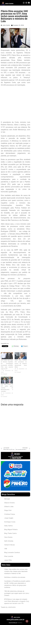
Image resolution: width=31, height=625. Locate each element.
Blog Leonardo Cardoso (12, 552)
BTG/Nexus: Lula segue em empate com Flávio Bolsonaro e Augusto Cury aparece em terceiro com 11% (16, 601)
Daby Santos (8, 526)
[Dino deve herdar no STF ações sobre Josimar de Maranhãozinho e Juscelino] (7, 379)
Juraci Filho (8, 560)
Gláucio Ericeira (9, 503)
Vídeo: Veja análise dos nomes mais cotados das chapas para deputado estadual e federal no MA (16, 571)
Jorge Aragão (8, 518)
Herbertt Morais (9, 545)
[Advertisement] (15, 104)
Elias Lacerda (8, 556)
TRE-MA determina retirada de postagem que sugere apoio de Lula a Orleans (16, 593)
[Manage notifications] (27, 621)
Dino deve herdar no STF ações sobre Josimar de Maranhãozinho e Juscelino (7, 388)
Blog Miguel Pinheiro (11, 529)
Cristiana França (9, 514)
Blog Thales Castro (10, 533)
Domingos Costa (9, 522)
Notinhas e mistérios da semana (14, 577)
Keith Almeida (8, 541)
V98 (5, 548)
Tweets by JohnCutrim (8, 607)
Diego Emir (8, 510)
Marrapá (7, 499)
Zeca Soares (8, 537)
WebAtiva (20, 622)
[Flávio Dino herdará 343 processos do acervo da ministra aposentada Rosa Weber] (21, 355)
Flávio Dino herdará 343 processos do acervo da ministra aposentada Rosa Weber (21, 363)
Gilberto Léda (8, 506)
